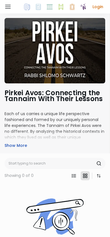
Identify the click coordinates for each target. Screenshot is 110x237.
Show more (16, 145)
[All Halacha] (49, 6)
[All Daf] (72, 6)
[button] (98, 6)
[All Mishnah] (38, 6)
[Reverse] (98, 175)
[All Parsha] (60, 6)
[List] (73, 175)
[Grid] (85, 175)
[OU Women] (83, 6)
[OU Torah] (27, 6)
